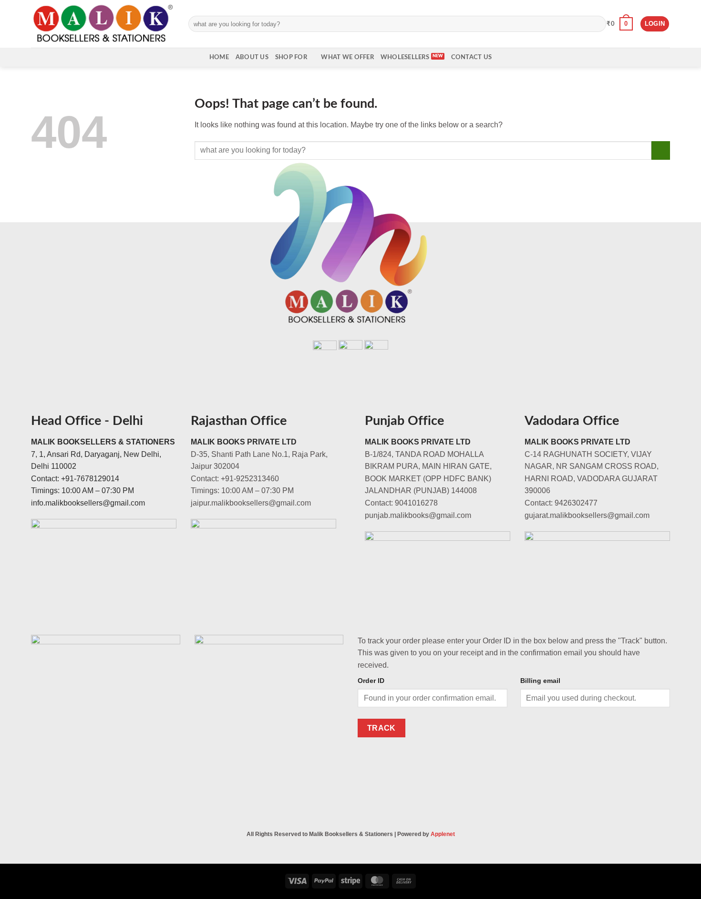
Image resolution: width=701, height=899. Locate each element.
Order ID (371, 680)
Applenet (443, 834)
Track (381, 728)
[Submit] (597, 24)
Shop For (291, 57)
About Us (252, 57)
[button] (620, 23)
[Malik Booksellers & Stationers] (102, 23)
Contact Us (471, 57)
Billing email (540, 680)
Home (219, 57)
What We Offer (347, 57)
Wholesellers (405, 57)
